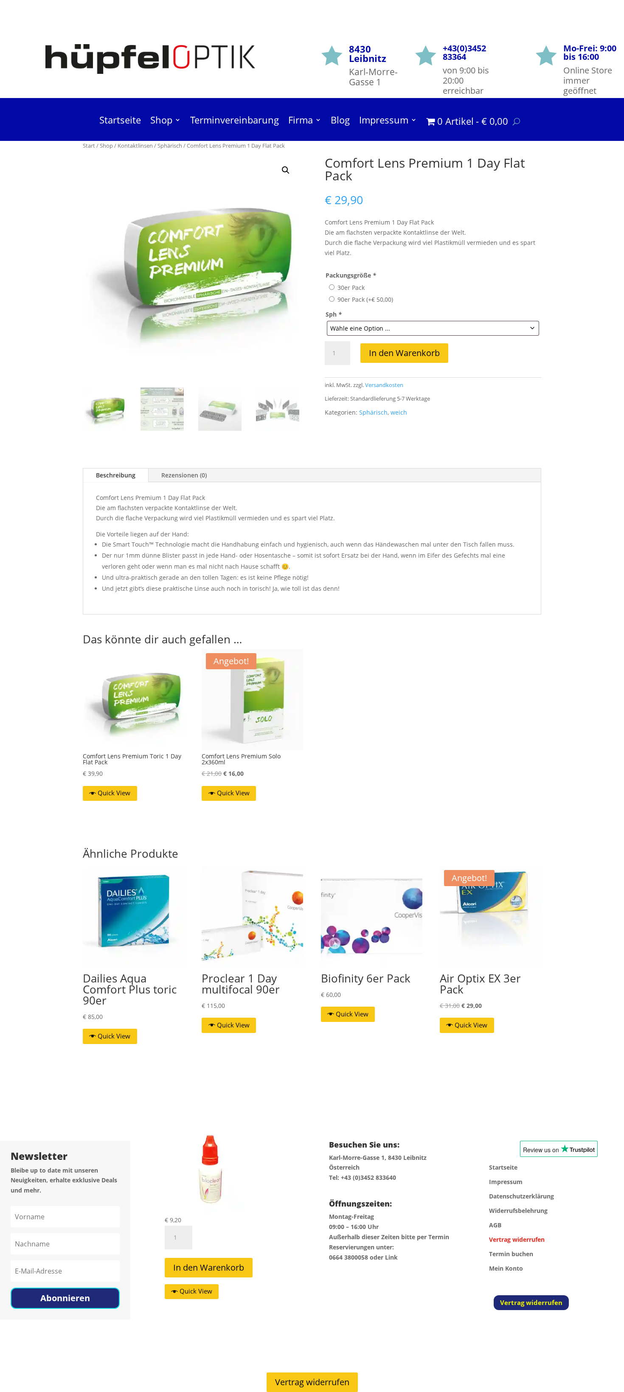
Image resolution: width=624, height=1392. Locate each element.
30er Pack (351, 287)
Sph (334, 314)
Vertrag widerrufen (531, 1302)
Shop (161, 121)
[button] (285, 170)
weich (399, 412)
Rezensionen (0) (184, 475)
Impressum (383, 121)
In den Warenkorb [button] (208, 1267)
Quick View (114, 793)
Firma (300, 121)
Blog (340, 121)
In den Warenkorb (404, 353)
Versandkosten (384, 385)
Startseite (120, 121)
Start (89, 145)
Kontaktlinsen (135, 145)
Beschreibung (115, 475)
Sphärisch (169, 145)
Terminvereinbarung (234, 121)
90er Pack (365, 299)
